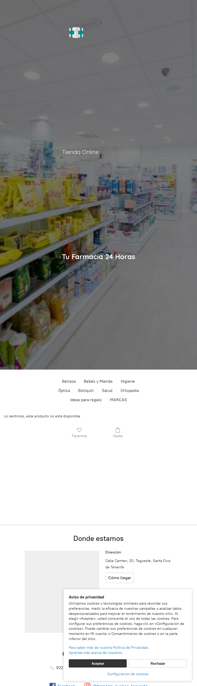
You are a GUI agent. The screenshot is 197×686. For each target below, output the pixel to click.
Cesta (117, 436)
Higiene (128, 381)
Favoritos (79, 436)
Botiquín (86, 390)
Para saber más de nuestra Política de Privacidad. (109, 647)
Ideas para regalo (86, 399)
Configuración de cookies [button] (128, 674)
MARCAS (118, 399)
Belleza (69, 381)
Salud (107, 390)
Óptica (64, 390)
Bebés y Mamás (98, 381)
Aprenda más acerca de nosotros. (96, 653)
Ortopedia (130, 390)
